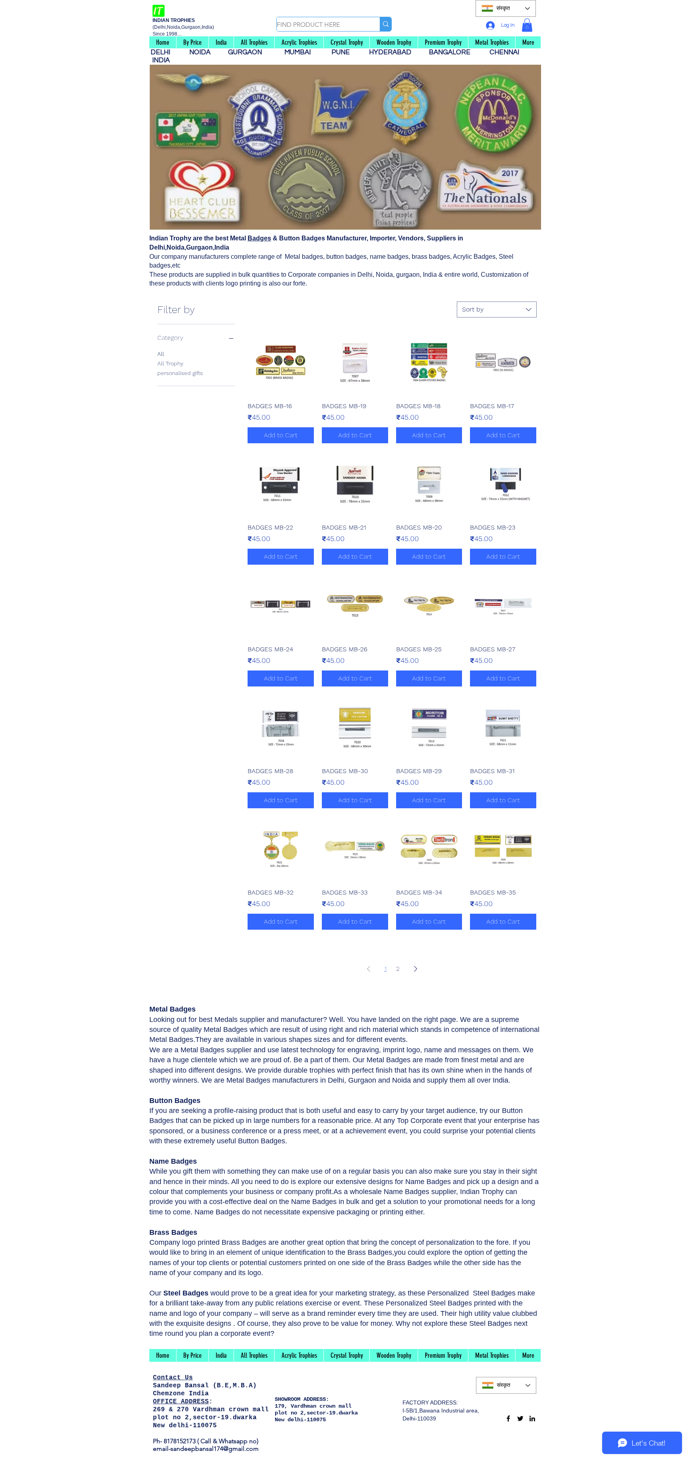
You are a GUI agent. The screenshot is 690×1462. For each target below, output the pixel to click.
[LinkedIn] (532, 1418)
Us (189, 1377)
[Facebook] (508, 1418)
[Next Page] (415, 969)
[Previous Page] (368, 969)
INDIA (161, 60)
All (160, 354)
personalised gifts (180, 373)
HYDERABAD (394, 52)
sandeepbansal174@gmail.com (215, 1448)
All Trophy (170, 363)
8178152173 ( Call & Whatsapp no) (210, 1441)
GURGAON (247, 52)
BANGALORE (452, 52)
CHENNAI (505, 52)
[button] (527, 25)
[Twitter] (520, 1418)
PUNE (343, 52)
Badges (259, 238)
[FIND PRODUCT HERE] (385, 24)
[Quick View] (281, 362)
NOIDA (203, 52)
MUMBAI (299, 52)
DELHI (163, 52)
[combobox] (497, 309)
